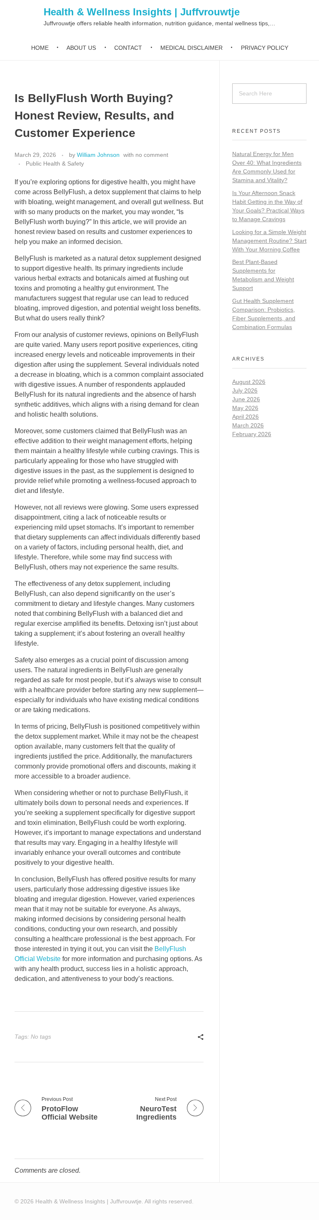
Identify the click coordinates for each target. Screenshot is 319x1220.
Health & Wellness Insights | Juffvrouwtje (142, 11)
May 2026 (245, 408)
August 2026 (248, 381)
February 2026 (251, 434)
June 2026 (246, 399)
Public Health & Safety (55, 163)
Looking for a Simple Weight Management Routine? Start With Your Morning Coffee (269, 241)
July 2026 (245, 390)
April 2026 (245, 416)
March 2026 (248, 425)
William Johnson (98, 154)
